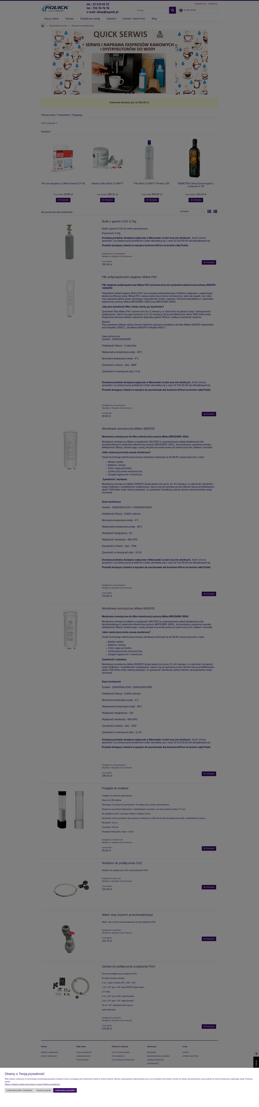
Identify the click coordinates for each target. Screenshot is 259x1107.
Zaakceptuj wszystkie (65, 1090)
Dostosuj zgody (44, 1090)
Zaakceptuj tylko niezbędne (19, 1090)
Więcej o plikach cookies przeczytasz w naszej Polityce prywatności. (32, 1084)
